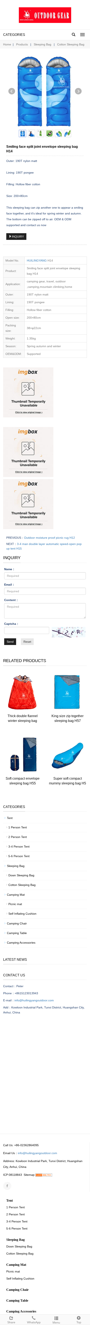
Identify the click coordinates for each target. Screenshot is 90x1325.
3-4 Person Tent (19, 846)
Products (22, 44)
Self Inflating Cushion (22, 913)
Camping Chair (17, 923)
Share (11, 1322)
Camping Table (17, 933)
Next (78, 91)
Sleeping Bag (42, 44)
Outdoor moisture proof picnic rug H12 (49, 537)
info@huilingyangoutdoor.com (34, 1000)
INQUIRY (18, 236)
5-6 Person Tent (19, 856)
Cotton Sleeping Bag (70, 44)
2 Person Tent (17, 837)
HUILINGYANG (37, 260)
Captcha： (11, 623)
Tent (10, 818)
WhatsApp (34, 1322)
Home (7, 44)
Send (10, 641)
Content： (11, 600)
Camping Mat (16, 894)
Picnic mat (15, 904)
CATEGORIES (14, 34)
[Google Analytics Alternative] (43, 1174)
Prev (11, 91)
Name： (9, 569)
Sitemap (29, 1174)
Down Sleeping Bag (21, 875)
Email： (9, 584)
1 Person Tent (17, 827)
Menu (56, 1322)
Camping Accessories (21, 942)
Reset (27, 641)
